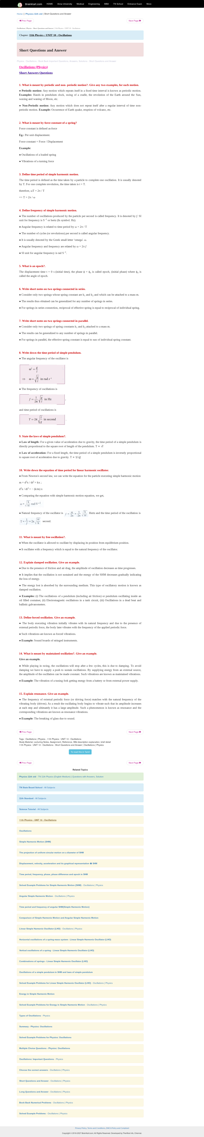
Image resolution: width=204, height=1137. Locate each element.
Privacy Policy (80, 1128)
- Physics (34, 1015)
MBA (106, 4)
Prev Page (26, 21)
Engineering (94, 4)
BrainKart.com (33, 4)
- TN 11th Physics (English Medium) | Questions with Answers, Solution (61, 776)
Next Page (134, 21)
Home (20, 14)
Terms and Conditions (96, 1128)
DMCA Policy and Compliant (117, 1128)
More (149, 4)
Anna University (64, 4)
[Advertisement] (167, 57)
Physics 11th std (34, 14)
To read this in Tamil (80, 752)
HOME (50, 4)
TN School (118, 4)
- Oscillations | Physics (61, 885)
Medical (80, 4)
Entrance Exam (135, 4)
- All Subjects (37, 787)
